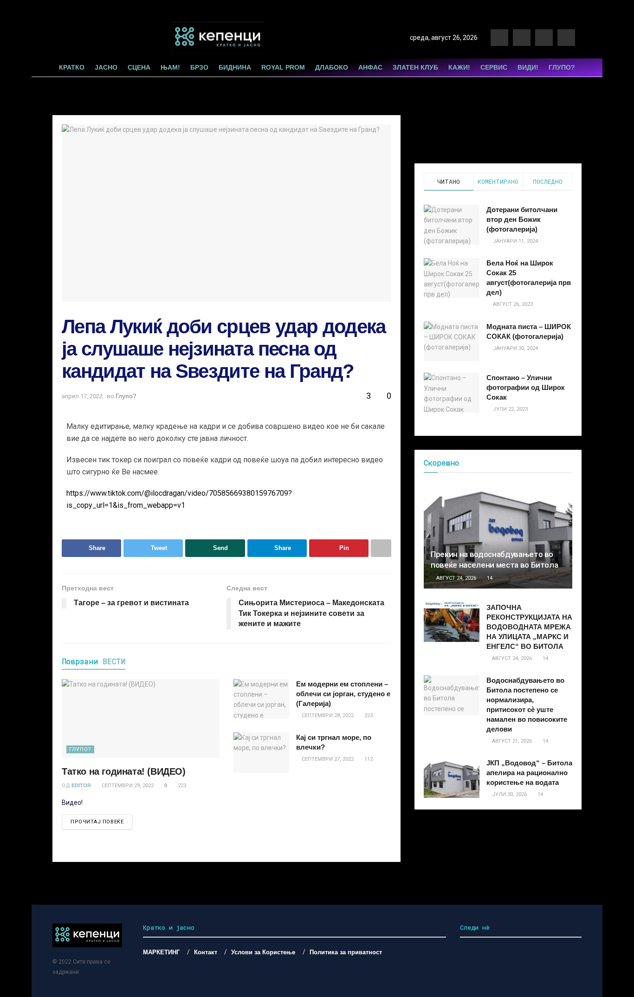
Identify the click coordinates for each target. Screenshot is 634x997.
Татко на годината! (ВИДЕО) (124, 771)
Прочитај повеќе (97, 822)
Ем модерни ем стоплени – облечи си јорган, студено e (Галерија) (343, 693)
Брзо (199, 67)
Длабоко (331, 67)
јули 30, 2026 (509, 794)
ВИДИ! (528, 67)
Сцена (139, 67)
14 (488, 578)
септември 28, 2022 (327, 715)
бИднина (235, 67)
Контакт (205, 952)
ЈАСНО (106, 67)
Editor (81, 785)
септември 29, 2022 (127, 786)
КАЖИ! (459, 67)
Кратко (71, 67)
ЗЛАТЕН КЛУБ (415, 67)
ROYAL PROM (283, 67)
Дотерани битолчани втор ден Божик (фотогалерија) (521, 219)
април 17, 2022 (82, 396)
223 (181, 786)
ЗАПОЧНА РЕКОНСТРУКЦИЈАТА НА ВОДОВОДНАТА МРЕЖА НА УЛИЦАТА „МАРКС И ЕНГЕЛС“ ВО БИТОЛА (529, 626)
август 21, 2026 (511, 741)
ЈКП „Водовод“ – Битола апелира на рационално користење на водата (529, 772)
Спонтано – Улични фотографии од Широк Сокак (525, 387)
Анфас (370, 67)
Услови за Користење (263, 952)
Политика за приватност (346, 952)
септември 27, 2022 (327, 759)
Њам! (170, 67)
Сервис (493, 67)
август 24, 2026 (455, 578)
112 (368, 759)
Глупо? (562, 67)
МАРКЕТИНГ (161, 952)
